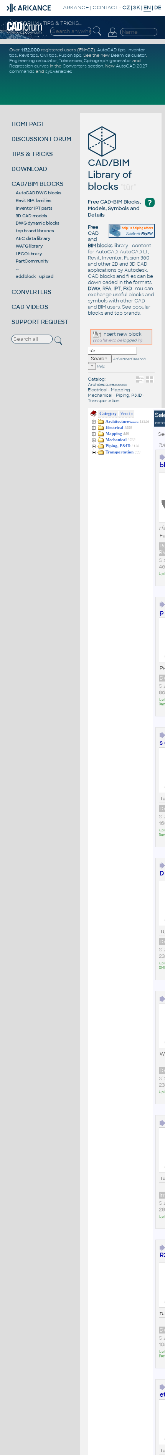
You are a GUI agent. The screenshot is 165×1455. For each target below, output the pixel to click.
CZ (126, 7)
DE (158, 7)
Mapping (120, 389)
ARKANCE (76, 7)
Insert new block (121, 334)
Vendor (126, 413)
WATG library (29, 246)
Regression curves (29, 66)
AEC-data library (33, 238)
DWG (94, 289)
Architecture (107, 384)
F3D (127, 289)
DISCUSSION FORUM (41, 139)
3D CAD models (31, 215)
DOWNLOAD (29, 168)
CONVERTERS (31, 292)
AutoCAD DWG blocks (38, 192)
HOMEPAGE (28, 124)
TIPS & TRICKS (32, 154)
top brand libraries (35, 230)
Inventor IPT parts (34, 208)
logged (130, 340)
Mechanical (100, 395)
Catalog (96, 379)
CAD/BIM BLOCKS (38, 183)
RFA (106, 289)
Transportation (103, 400)
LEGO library (28, 253)
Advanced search (129, 359)
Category (108, 413)
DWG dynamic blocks (37, 223)
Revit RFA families (33, 200)
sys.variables (58, 71)
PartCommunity (32, 261)
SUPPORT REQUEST (40, 321)
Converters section (83, 66)
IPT (117, 289)
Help (100, 366)
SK (136, 7)
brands (132, 313)
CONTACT (105, 7)
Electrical (97, 389)
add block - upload (34, 276)
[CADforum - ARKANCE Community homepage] (25, 33)
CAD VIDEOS (30, 306)
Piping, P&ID (129, 395)
